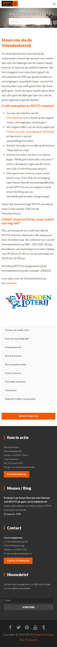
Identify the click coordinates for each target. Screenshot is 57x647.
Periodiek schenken (15, 381)
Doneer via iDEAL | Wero (16, 455)
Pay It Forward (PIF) (13, 463)
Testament (11, 390)
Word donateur (13, 355)
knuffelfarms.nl (16, 474)
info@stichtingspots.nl (21, 553)
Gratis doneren (13, 373)
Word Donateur (11, 447)
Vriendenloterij (15, 117)
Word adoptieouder (15, 364)
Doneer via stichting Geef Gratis (19, 467)
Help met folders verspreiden (20, 398)
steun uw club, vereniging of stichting (30, 131)
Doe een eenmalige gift (17, 338)
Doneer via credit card (16, 330)
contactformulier (18, 560)
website (12, 283)
